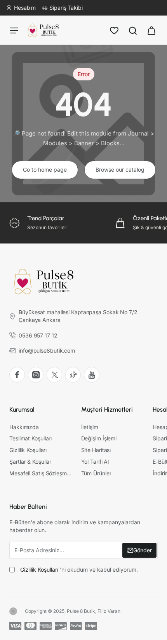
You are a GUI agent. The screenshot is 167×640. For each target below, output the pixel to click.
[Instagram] (35, 375)
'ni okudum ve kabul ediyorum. (79, 569)
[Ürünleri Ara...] (133, 30)
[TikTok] (73, 375)
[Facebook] (17, 375)
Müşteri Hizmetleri (107, 409)
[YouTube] (91, 375)
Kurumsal (22, 409)
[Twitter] (54, 375)
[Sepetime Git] (151, 30)
